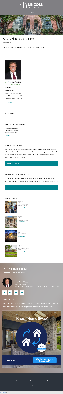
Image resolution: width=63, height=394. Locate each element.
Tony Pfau (22, 281)
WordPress (43, 380)
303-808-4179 (10, 102)
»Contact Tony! (13, 163)
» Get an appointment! (16, 187)
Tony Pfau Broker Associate (31, 5)
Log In (47, 380)
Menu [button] (33, 12)
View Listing (22, 207)
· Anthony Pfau (25, 380)
